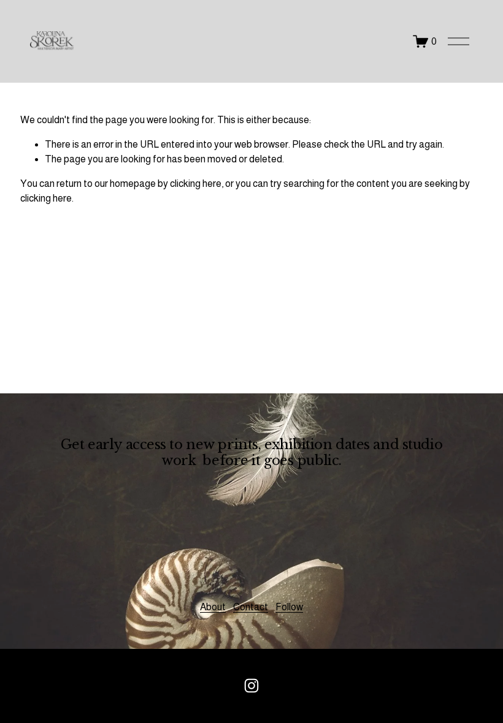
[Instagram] (251, 685)
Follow (289, 607)
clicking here (195, 183)
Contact (250, 607)
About (213, 607)
